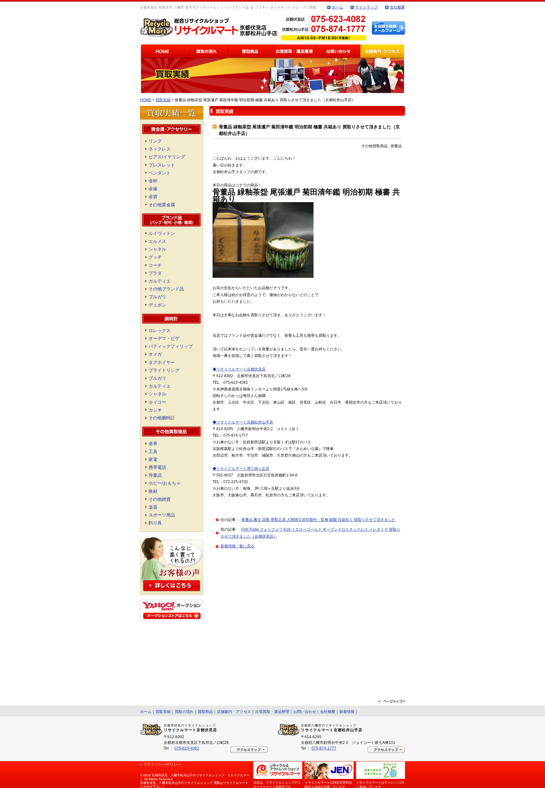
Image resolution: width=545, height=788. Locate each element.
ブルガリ (157, 296)
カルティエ (160, 280)
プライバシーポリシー (162, 764)
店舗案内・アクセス (234, 711)
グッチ (155, 257)
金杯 (153, 180)
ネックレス (160, 148)
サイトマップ (366, 7)
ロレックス (160, 330)
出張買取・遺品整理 (272, 711)
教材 (153, 491)
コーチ (155, 265)
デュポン (157, 304)
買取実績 (163, 100)
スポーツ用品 (162, 514)
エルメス (157, 241)
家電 (153, 459)
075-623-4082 (186, 748)
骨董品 (155, 475)
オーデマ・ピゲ (164, 338)
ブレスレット (162, 164)
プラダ (155, 273)
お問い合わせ (304, 711)
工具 (153, 451)
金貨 (153, 196)
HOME (145, 100)
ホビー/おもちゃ (165, 483)
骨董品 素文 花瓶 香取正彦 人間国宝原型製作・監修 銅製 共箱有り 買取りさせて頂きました (318, 519)
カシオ (155, 409)
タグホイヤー (162, 362)
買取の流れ (184, 711)
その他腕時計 (162, 417)
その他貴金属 (162, 204)
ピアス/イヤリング (167, 156)
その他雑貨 (160, 499)
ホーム (337, 7)
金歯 (153, 188)
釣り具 (155, 522)
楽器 (153, 507)
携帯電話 (157, 467)
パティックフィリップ (171, 346)
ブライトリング (164, 370)
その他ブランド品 (166, 288)
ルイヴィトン (162, 233)
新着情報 (347, 711)
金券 (153, 443)
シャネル (157, 249)
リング (155, 140)
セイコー (157, 402)
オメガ (155, 354)
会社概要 (397, 7)
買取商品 (205, 711)
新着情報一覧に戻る (237, 546)
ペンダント (160, 172)
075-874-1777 (324, 748)
